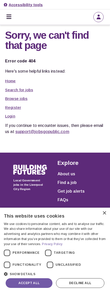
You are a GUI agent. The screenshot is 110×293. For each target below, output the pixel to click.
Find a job (67, 182)
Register (13, 107)
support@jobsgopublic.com (42, 131)
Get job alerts (71, 191)
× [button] (104, 213)
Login (10, 116)
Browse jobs (16, 98)
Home (10, 81)
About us (66, 174)
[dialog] (55, 250)
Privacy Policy (52, 244)
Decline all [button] (80, 283)
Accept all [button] (29, 283)
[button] (55, 273)
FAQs (63, 200)
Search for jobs (19, 90)
